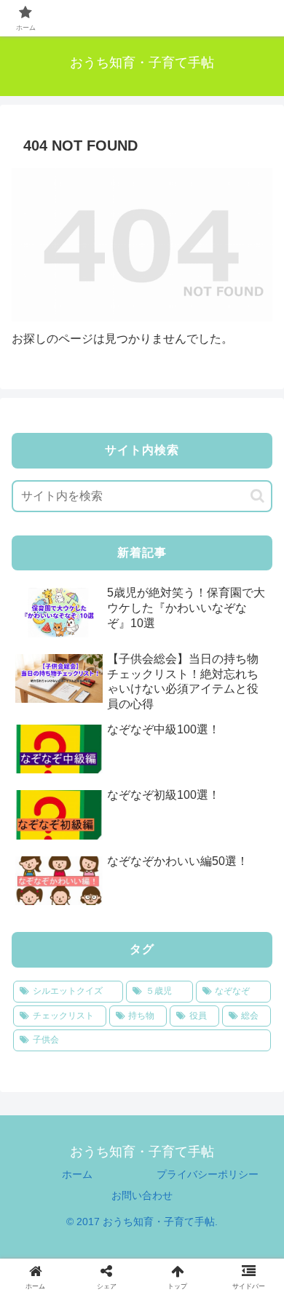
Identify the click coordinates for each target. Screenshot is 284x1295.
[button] (257, 495)
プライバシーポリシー (208, 1174)
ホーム (77, 1174)
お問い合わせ (142, 1195)
